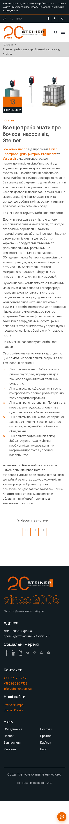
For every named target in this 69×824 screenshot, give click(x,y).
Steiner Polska (13, 710)
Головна (8, 44)
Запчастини (12, 742)
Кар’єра (45, 742)
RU (11, 18)
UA (4, 18)
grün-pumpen (30, 154)
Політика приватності (30, 782)
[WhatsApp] (42, 653)
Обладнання (13, 729)
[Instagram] (62, 18)
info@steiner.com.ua (18, 689)
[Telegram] (28, 653)
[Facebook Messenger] (49, 653)
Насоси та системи (34, 520)
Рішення (10, 749)
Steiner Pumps (14, 705)
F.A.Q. (49, 782)
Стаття (9, 120)
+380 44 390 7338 (15, 678)
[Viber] (35, 653)
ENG (19, 18)
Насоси (9, 736)
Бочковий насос (15, 149)
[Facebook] (48, 18)
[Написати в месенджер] (61, 816)
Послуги (46, 729)
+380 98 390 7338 (15, 683)
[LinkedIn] (55, 18)
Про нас (45, 736)
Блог (43, 749)
